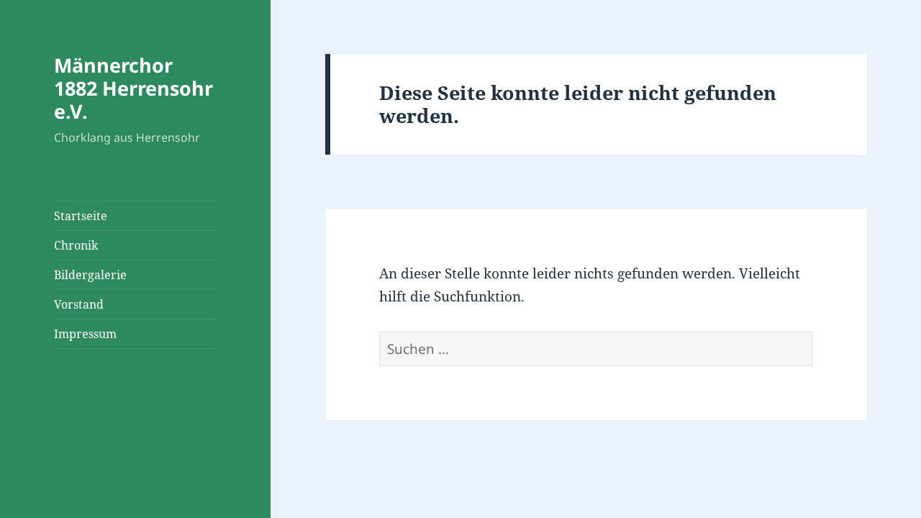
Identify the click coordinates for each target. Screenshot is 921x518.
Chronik (76, 245)
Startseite (80, 216)
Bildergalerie (90, 275)
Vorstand (79, 304)
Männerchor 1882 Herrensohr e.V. (133, 88)
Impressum (85, 334)
